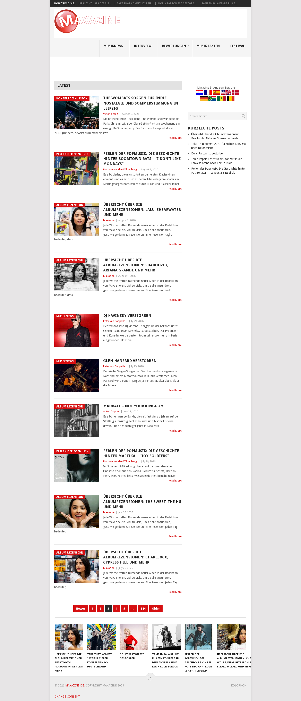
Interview (143, 46)
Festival (237, 46)
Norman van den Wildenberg (120, 169)
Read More (175, 137)
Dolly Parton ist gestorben (207, 153)
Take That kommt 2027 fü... (135, 3)
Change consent (67, 696)
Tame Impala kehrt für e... (219, 3)
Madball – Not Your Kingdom (133, 406)
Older (156, 608)
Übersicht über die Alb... (94, 3)
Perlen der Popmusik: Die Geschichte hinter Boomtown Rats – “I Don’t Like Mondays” (142, 158)
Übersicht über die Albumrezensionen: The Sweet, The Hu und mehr (142, 501)
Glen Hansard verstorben (130, 361)
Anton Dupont (111, 411)
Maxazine (108, 220)
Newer (80, 608)
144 (143, 608)
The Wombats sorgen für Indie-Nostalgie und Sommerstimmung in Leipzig (140, 103)
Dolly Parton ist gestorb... (177, 3)
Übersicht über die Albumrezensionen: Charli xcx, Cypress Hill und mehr (135, 557)
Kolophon (238, 685)
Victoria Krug (110, 113)
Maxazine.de (74, 685)
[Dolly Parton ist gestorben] (134, 637)
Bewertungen (174, 46)
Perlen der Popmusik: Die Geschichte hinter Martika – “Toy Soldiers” (141, 453)
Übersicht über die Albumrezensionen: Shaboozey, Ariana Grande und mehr (135, 265)
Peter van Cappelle (114, 321)
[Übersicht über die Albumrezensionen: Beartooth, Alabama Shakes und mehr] (69, 637)
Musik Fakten (208, 46)
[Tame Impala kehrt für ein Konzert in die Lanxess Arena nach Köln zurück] (166, 637)
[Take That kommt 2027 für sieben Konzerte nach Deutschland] (101, 637)
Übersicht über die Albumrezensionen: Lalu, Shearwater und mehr (142, 209)
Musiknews (113, 46)
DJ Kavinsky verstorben (127, 315)
